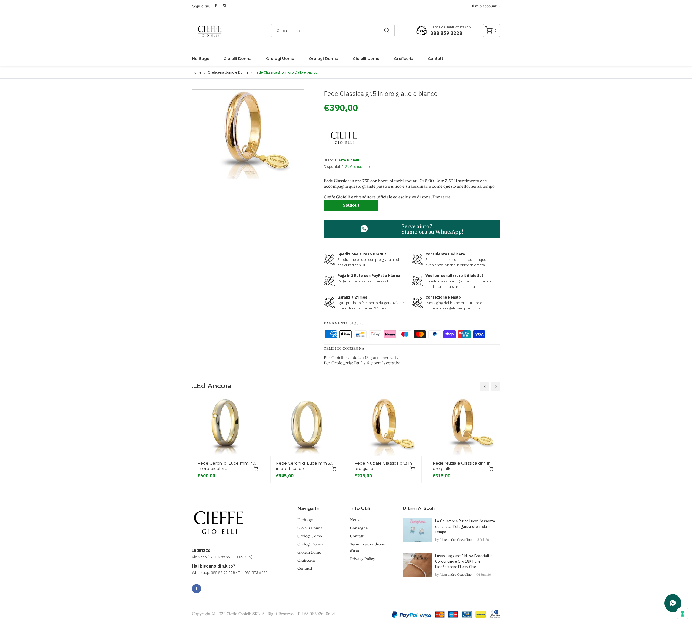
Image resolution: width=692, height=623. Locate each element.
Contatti (436, 58)
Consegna (359, 527)
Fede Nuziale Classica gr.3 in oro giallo (383, 466)
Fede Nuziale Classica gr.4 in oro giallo (462, 466)
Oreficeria (404, 58)
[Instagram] (208, 585)
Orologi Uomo (280, 58)
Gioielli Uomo (366, 58)
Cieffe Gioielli (347, 160)
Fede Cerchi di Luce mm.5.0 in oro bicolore (305, 466)
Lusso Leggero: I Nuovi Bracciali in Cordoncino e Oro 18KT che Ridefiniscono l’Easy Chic (464, 561)
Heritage (200, 58)
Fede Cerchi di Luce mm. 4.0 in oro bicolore (227, 466)
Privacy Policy (362, 558)
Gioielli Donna (238, 58)
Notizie (356, 519)
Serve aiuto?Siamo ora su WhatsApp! (432, 229)
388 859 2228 (446, 33)
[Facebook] (196, 588)
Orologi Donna (323, 58)
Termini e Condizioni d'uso (368, 547)
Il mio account (484, 6)
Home (197, 72)
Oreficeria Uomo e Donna (228, 72)
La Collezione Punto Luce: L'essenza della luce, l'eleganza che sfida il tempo (465, 526)
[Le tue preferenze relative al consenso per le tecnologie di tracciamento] (682, 613)
